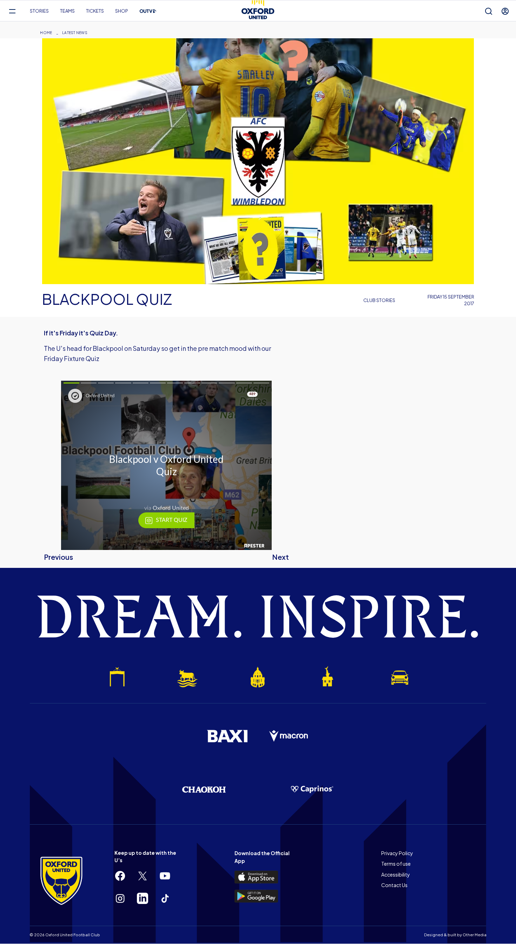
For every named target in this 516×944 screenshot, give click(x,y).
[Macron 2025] (289, 736)
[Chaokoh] (204, 789)
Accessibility (395, 874)
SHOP (121, 11)
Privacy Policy (397, 853)
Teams (67, 11)
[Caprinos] (312, 789)
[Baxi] (227, 736)
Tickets (95, 11)
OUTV (148, 11)
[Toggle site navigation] (12, 11)
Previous (58, 556)
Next (280, 556)
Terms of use (396, 863)
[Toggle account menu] (505, 11)
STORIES (39, 11)
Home (46, 33)
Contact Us (394, 885)
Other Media (475, 934)
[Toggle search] (488, 11)
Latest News (74, 33)
